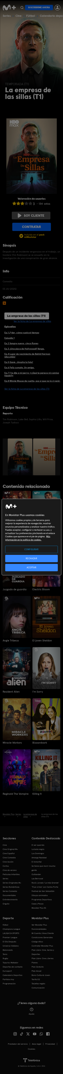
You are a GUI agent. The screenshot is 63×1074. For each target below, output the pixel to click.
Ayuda (31, 1014)
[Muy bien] (30, 203)
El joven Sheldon (42, 640)
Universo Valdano (11, 946)
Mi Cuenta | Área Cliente (43, 933)
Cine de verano (10, 870)
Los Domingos (38, 853)
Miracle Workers (12, 742)
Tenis (5, 954)
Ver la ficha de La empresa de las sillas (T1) (26, 388)
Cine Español (9, 853)
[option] (20, 456)
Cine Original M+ (10, 849)
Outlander (36, 874)
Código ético (37, 941)
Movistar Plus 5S (39, 908)
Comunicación (38, 988)
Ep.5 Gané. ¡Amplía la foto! (18, 362)
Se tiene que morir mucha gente (43, 868)
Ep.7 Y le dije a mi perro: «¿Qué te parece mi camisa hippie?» (31, 374)
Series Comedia (10, 891)
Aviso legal (36, 1044)
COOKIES (31, 1049)
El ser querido (38, 845)
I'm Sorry (37, 691)
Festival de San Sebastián (43, 891)
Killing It (37, 793)
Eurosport (7, 971)
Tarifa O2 (36, 979)
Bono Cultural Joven (41, 975)
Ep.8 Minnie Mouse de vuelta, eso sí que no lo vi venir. (32, 381)
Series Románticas (11, 887)
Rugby (5, 958)
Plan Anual (36, 971)
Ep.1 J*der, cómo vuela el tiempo (21, 332)
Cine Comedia (9, 857)
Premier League (10, 937)
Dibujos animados (40, 895)
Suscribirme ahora (39, 7)
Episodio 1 (9, 338)
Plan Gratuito (38, 967)
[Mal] (18, 203)
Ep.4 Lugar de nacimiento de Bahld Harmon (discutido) (27, 355)
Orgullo (6, 904)
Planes (35, 962)
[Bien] (26, 203)
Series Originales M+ (12, 883)
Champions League (11, 929)
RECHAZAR (31, 558)
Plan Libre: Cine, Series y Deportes (43, 952)
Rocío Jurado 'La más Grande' (45, 883)
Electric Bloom (41, 589)
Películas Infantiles (11, 874)
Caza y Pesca (37, 904)
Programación (9, 983)
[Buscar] (21, 7)
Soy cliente (34, 216)
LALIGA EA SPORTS (11, 933)
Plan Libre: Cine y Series (42, 958)
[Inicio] (9, 7)
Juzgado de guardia (15, 589)
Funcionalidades (39, 929)
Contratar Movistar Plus (42, 946)
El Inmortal (36, 862)
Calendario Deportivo (12, 975)
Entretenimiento (10, 899)
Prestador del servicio (18, 1044)
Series (7, 15)
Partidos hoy (8, 979)
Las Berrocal (37, 878)
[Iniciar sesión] (57, 7)
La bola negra (38, 849)
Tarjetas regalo (38, 983)
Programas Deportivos (42, 899)
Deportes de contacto (13, 967)
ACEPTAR (31, 567)
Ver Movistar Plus (39, 925)
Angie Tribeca (11, 640)
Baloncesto (8, 950)
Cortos (6, 866)
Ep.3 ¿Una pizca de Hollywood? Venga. (24, 348)
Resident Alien (11, 691)
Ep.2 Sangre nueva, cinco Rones (21, 343)
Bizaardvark (39, 742)
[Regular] (22, 203)
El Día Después (9, 941)
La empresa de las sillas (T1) (26, 316)
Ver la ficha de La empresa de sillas (32, 321)
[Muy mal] (14, 203)
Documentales (9, 895)
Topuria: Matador (10, 962)
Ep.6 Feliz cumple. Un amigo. (19, 367)
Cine (18, 15)
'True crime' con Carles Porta (45, 887)
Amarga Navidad (39, 857)
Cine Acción (8, 862)
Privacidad (50, 1044)
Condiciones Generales (42, 937)
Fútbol (30, 15)
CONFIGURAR (31, 549)
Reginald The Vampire (16, 793)
